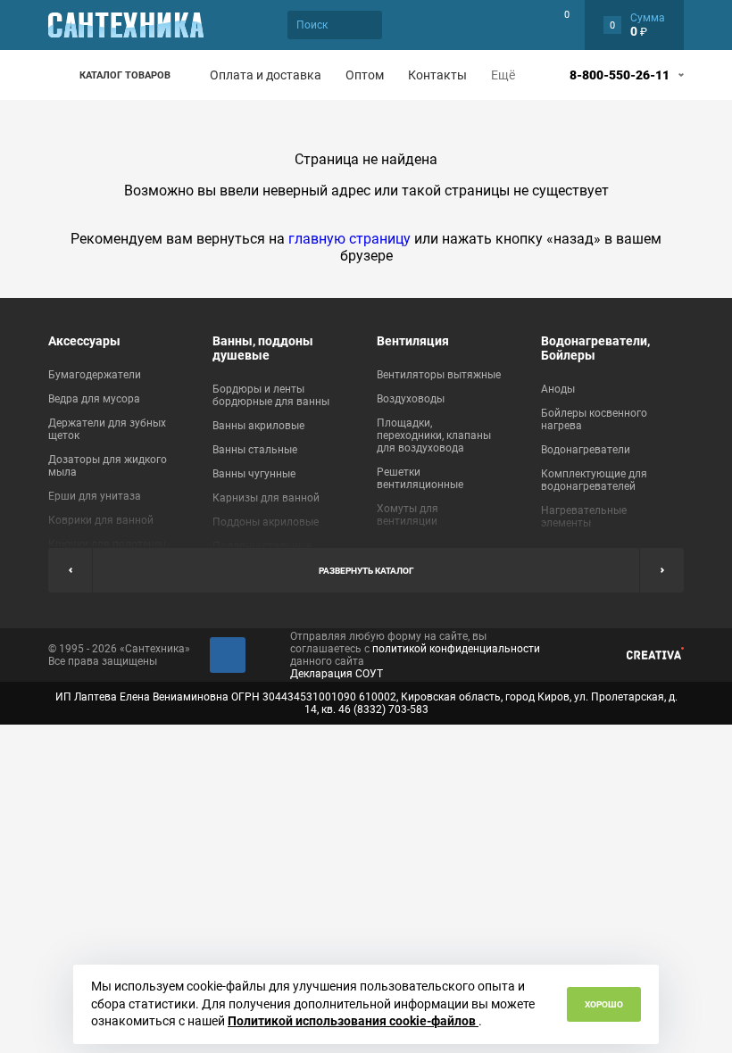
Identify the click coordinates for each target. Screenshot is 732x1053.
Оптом (364, 75)
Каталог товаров (125, 75)
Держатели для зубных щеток (107, 429)
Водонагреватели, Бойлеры (595, 348)
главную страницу (349, 238)
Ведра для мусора (94, 399)
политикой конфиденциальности (456, 649)
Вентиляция (413, 341)
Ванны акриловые (258, 425)
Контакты (437, 75)
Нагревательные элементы (584, 516)
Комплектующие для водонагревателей (594, 480)
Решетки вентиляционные (420, 478)
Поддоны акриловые (265, 522)
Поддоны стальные (262, 546)
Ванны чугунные (253, 474)
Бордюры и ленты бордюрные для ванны (270, 395)
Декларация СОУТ (336, 673)
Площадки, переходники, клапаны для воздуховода (434, 435)
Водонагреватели (585, 450)
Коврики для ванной (101, 520)
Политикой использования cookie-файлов (353, 1021)
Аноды (558, 389)
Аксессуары (84, 341)
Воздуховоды (411, 399)
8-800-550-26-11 (620, 75)
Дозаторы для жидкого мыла (107, 465)
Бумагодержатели (94, 375)
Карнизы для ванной (266, 498)
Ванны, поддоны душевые (262, 348)
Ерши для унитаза (94, 496)
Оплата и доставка (265, 75)
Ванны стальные (254, 450)
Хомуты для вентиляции (407, 514)
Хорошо (604, 1004)
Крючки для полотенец (107, 544)
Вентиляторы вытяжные (439, 375)
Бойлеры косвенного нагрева (594, 419)
